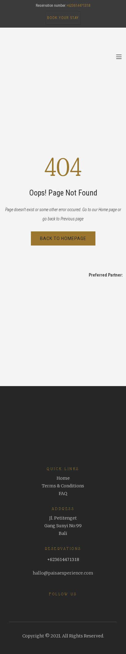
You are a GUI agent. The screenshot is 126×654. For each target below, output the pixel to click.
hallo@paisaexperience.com (63, 573)
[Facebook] (56, 604)
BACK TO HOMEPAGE (63, 238)
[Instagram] (67, 604)
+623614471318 (78, 5)
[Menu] (118, 57)
